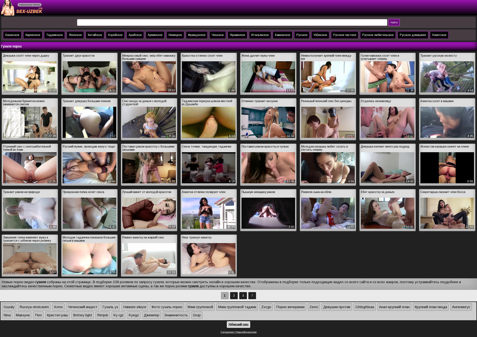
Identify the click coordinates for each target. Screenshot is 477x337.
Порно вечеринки (290, 307)
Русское (301, 35)
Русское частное (344, 35)
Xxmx (58, 307)
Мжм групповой (200, 307)
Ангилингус (461, 307)
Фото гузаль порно (166, 307)
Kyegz (134, 315)
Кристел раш (57, 315)
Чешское (217, 35)
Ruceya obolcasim (34, 307)
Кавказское (282, 35)
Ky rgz (118, 315)
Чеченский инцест (82, 307)
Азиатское (439, 35)
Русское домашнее (413, 35)
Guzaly (9, 307)
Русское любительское (378, 35)
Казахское (12, 35)
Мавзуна (23, 315)
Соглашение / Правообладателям (239, 332)
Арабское (135, 35)
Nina (7, 315)
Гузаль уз (110, 307)
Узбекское (320, 35)
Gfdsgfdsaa (364, 307)
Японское (75, 35)
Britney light (82, 315)
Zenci (313, 307)
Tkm (38, 315)
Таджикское (54, 35)
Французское (197, 35)
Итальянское (260, 35)
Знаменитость (176, 315)
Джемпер (151, 315)
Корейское (115, 35)
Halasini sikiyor (134, 307)
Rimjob (102, 315)
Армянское (155, 35)
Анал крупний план (394, 307)
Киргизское (32, 35)
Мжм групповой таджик (237, 307)
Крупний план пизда (431, 307)
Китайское (95, 35)
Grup (197, 315)
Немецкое (175, 35)
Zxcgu (266, 307)
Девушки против (336, 307)
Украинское (237, 35)
